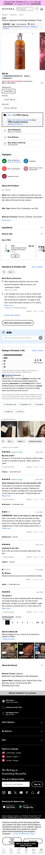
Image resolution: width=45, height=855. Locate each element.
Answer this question (12, 315)
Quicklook (6, 251)
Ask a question (21, 24)
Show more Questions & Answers (17, 323)
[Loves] (36, 9)
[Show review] (9, 429)
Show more (6, 220)
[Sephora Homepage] (8, 9)
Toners (21, 15)
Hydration (34, 26)
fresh (4, 18)
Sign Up (37, 784)
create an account (22, 120)
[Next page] (42, 622)
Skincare (5, 15)
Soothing (6, 28)
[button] (30, 76)
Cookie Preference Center (23, 833)
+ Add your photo (8, 639)
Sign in (10, 120)
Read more (8, 305)
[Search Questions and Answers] (4, 272)
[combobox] (24, 9)
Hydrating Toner (20, 680)
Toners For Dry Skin (23, 683)
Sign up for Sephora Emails (13, 779)
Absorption (26, 26)
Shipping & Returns (15, 124)
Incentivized (6, 619)
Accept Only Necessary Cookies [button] (12, 841)
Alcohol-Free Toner (34, 680)
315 (37, 622)
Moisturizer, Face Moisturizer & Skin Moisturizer (20, 676)
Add (15, 256)
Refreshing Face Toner (10, 685)
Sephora (19, 673)
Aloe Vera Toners (8, 683)
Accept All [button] (33, 841)
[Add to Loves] (42, 83)
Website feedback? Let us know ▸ (22, 693)
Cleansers (13, 15)
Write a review (37, 350)
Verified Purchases (35, 441)
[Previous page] (2, 622)
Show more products (14, 162)
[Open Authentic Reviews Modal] (23, 376)
